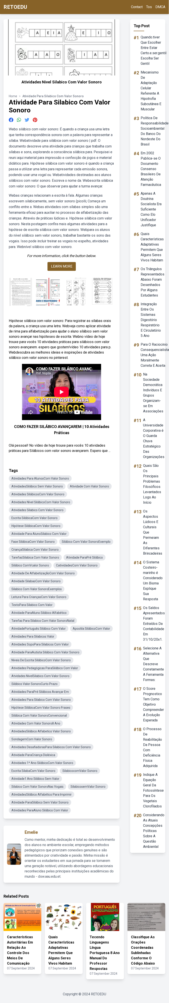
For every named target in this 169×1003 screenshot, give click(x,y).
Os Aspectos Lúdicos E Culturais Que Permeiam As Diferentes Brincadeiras (152, 532)
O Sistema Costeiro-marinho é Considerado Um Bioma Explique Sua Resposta (153, 580)
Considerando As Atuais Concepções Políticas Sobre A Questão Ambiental (153, 831)
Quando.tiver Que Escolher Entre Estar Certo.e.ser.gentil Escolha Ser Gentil (153, 50)
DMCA (160, 7)
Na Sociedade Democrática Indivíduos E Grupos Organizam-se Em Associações (153, 392)
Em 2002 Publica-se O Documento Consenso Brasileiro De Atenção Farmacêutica (151, 169)
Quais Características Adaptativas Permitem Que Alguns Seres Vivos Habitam (152, 247)
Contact (137, 7)
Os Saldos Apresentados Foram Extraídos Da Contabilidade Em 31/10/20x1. (154, 624)
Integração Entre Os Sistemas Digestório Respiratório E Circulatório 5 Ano (151, 320)
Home (13, 96)
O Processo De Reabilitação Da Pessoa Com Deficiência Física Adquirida (152, 747)
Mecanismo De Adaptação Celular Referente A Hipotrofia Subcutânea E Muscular (151, 90)
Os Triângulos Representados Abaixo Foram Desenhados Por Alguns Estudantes (152, 282)
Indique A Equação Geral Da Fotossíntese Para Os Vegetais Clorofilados (153, 790)
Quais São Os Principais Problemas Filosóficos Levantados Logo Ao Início (152, 484)
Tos (149, 7)
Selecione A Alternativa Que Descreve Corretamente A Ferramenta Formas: (153, 664)
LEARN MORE (61, 266)
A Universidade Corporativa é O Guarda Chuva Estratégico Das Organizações (153, 438)
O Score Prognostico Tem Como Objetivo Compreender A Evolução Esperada (153, 704)
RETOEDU (15, 7)
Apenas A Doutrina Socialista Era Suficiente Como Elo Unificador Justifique (151, 209)
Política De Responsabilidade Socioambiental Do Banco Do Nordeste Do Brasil (155, 131)
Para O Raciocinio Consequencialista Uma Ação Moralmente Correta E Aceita (155, 355)
